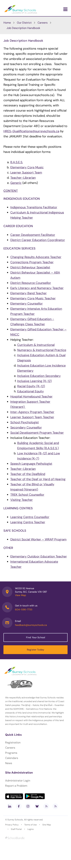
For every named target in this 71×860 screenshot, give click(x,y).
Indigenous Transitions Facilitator (33, 207)
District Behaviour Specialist (30, 267)
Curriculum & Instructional (36, 345)
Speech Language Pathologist (31, 464)
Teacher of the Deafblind (27, 474)
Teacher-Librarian (23, 178)
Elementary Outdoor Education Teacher (38, 556)
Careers (10, 747)
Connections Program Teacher (32, 262)
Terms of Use (30, 824)
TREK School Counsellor (27, 495)
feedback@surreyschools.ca (31, 625)
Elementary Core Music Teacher (33, 298)
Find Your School (35, 637)
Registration (13, 742)
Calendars (11, 758)
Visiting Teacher (21, 500)
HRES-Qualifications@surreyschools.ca (31, 131)
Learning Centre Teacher (27, 522)
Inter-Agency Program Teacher (32, 412)
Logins (30, 829)
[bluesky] (37, 806)
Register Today (35, 649)
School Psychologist (24, 422)
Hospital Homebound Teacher (31, 396)
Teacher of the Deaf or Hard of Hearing (37, 479)
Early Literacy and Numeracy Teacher (37, 288)
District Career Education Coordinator (37, 240)
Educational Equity (30, 391)
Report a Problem (16, 786)
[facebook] (19, 806)
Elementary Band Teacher (28, 293)
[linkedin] (10, 806)
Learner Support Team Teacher (32, 417)
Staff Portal (16, 829)
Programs (11, 753)
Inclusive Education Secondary (39, 376)
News (8, 763)
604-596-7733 (23, 609)
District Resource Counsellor (30, 283)
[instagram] (28, 806)
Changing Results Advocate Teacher (35, 257)
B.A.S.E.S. (16, 162)
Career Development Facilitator (32, 235)
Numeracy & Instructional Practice (41, 350)
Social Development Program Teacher (37, 433)
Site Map (46, 824)
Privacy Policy (12, 824)
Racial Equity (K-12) (31, 386)
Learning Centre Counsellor (29, 517)
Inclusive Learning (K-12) (34, 381)
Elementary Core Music (27, 167)
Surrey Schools (15, 819)
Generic (16, 183)
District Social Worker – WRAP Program (38, 539)
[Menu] (65, 9)
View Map (20, 595)
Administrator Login (17, 780)
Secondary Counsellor (26, 427)
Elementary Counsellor (26, 303)
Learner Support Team (26, 172)
